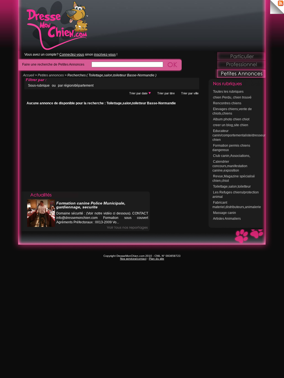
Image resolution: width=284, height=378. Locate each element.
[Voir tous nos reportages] (127, 228)
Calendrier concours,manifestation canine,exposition (229, 166)
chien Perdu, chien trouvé (232, 97)
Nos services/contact (133, 258)
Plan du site (156, 258)
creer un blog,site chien (230, 125)
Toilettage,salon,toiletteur (232, 186)
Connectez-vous (71, 54)
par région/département (75, 85)
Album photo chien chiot (231, 119)
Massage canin (224, 213)
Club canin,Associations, (231, 156)
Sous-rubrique (39, 85)
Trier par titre (166, 93)
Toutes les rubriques (228, 92)
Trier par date (138, 93)
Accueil (28, 75)
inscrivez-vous (105, 54)
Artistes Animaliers (227, 219)
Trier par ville (190, 93)
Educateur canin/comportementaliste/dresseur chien (238, 135)
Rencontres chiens (227, 103)
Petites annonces (51, 75)
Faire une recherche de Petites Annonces (53, 64)
